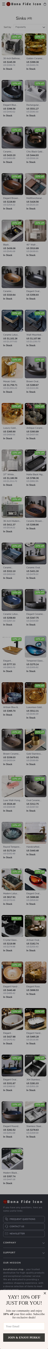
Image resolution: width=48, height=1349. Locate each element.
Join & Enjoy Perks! (24, 1337)
